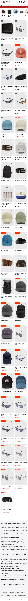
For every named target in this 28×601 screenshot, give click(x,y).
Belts (2, 558)
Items (18, 7)
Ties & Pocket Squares (5, 539)
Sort (22, 599)
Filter (8, 599)
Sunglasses (3, 563)
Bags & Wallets (4, 546)
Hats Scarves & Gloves (5, 552)
